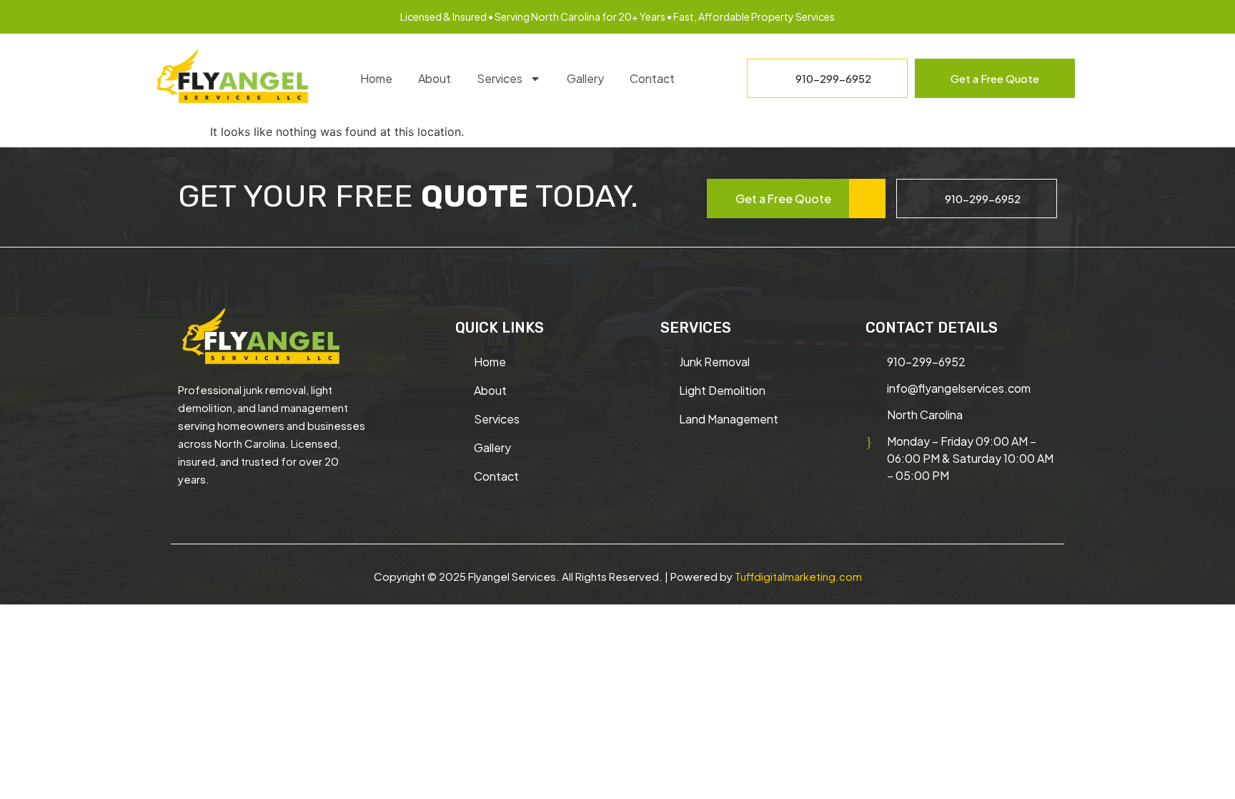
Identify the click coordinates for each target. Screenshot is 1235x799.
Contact (652, 78)
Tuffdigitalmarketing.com (798, 576)
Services (499, 78)
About (434, 78)
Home (376, 78)
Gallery (585, 78)
